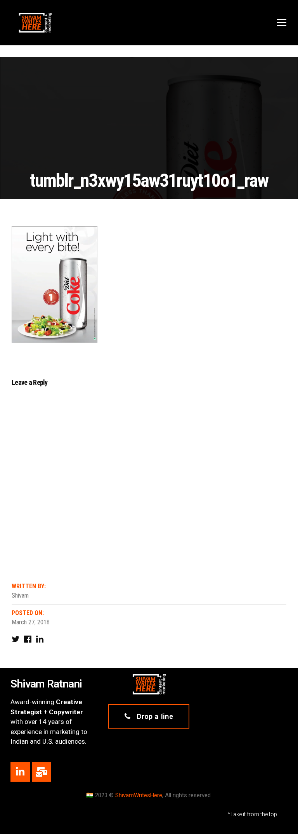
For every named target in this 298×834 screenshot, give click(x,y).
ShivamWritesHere (138, 795)
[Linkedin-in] (20, 772)
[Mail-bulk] (41, 772)
